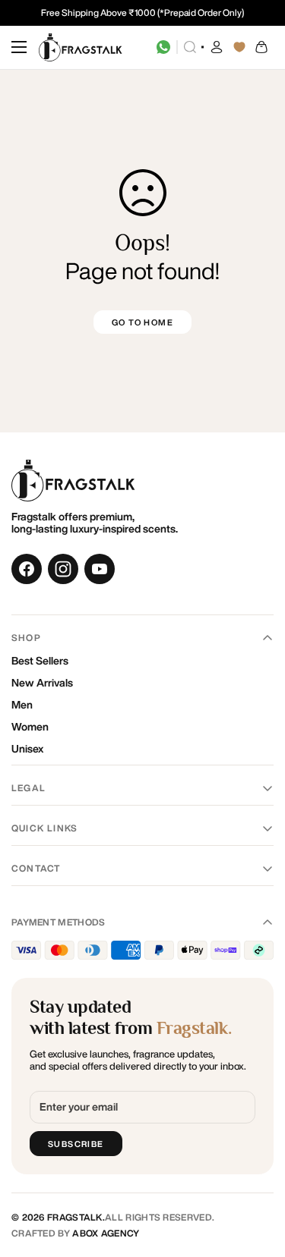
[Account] (216, 47)
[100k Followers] (63, 569)
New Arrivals (42, 682)
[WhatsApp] (163, 47)
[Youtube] (99, 569)
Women (30, 726)
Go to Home (142, 322)
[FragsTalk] (80, 47)
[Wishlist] (239, 47)
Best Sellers (39, 660)
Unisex (27, 748)
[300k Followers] (26, 569)
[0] (262, 47)
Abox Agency (105, 1233)
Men (22, 704)
